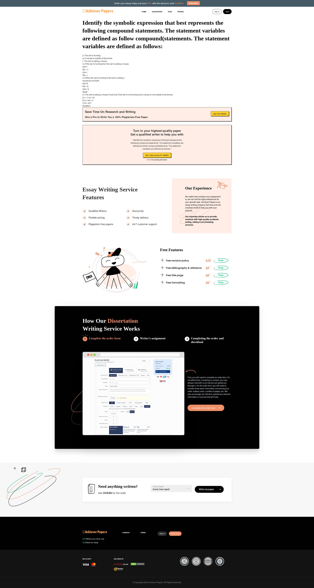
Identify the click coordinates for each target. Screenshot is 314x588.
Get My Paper (219, 114)
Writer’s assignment (152, 338)
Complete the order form (105, 338)
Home (144, 12)
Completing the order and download (207, 340)
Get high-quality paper (157, 155)
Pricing (180, 12)
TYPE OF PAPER (158, 487)
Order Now (175, 534)
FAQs (170, 12)
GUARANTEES (157, 12)
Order (227, 12)
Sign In (217, 12)
